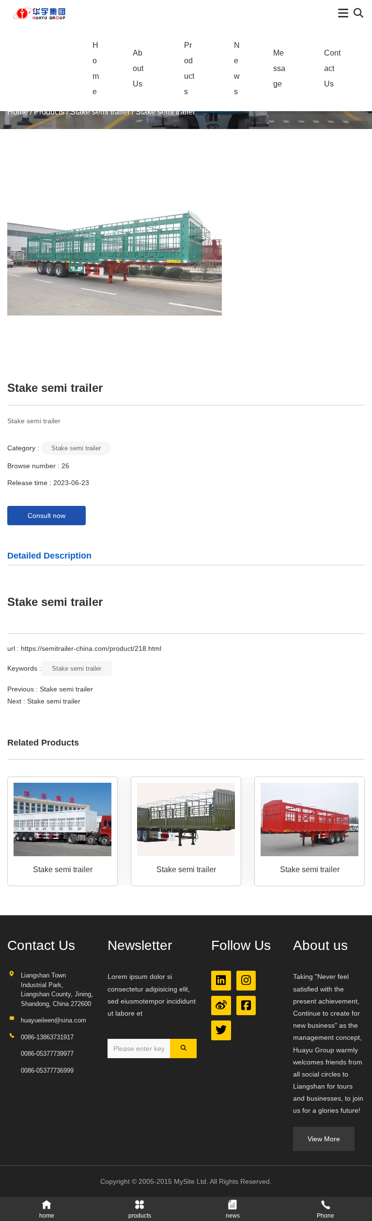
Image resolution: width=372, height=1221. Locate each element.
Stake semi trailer (100, 112)
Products (189, 68)
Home (96, 68)
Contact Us (332, 68)
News (237, 68)
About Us (138, 68)
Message (279, 68)
